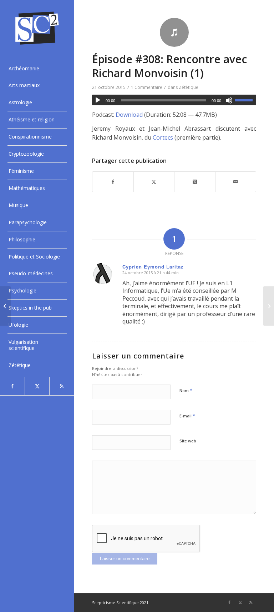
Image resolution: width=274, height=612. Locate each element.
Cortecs (163, 137)
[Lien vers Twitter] (37, 386)
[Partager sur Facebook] (112, 182)
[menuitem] (37, 68)
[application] (174, 100)
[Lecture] (97, 100)
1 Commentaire (146, 87)
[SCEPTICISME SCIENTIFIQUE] (37, 28)
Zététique (188, 87)
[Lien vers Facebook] (12, 386)
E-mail (187, 415)
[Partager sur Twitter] (154, 182)
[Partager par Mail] (235, 182)
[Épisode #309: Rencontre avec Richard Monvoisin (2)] (268, 306)
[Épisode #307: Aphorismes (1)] (5, 306)
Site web (187, 440)
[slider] (245, 100)
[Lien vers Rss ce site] (61, 386)
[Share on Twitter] (194, 182)
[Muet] (229, 100)
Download (129, 115)
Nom (185, 390)
